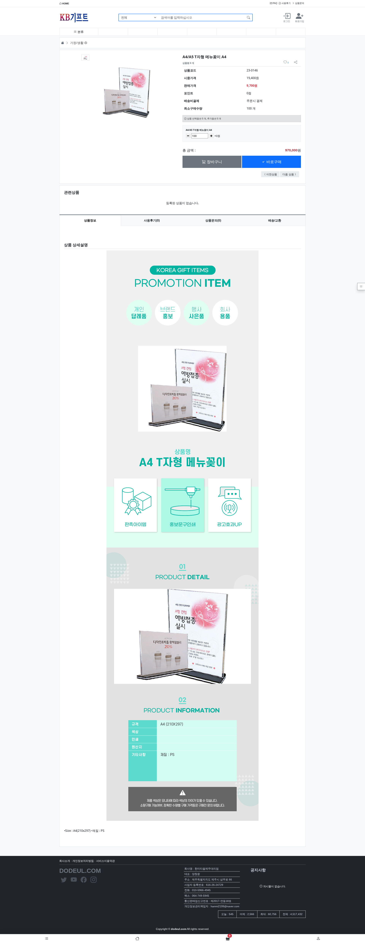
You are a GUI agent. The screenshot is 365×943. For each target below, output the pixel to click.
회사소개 (64, 860)
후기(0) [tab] (152, 220)
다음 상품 (290, 174)
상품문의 (299, 3)
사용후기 (286, 3)
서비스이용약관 (105, 860)
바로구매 (273, 162)
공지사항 (258, 870)
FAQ (274, 3)
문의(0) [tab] (213, 220)
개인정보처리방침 (83, 860)
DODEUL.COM (80, 870)
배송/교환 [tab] (274, 220)
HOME (65, 3)
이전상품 (272, 174)
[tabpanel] (182, 533)
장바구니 (214, 162)
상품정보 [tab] (90, 220)
